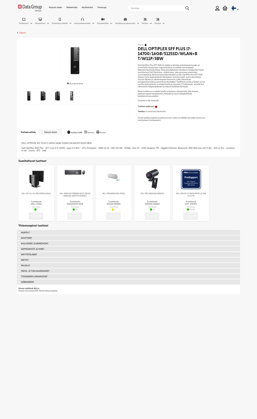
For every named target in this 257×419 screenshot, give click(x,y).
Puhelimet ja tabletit (60, 23)
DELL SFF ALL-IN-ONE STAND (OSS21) (36, 193)
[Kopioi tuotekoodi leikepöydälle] (145, 45)
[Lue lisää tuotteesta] (36, 188)
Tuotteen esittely (28, 132)
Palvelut (145, 23)
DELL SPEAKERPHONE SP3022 (113, 193)
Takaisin (22, 33)
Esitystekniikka (103, 23)
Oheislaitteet (40, 23)
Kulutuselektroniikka (82, 23)
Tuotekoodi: (36, 202)
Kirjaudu (35, 216)
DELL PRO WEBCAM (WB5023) (152, 193)
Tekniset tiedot (50, 132)
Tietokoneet (24, 23)
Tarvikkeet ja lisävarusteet (125, 23)
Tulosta (103, 132)
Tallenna (91, 132)
